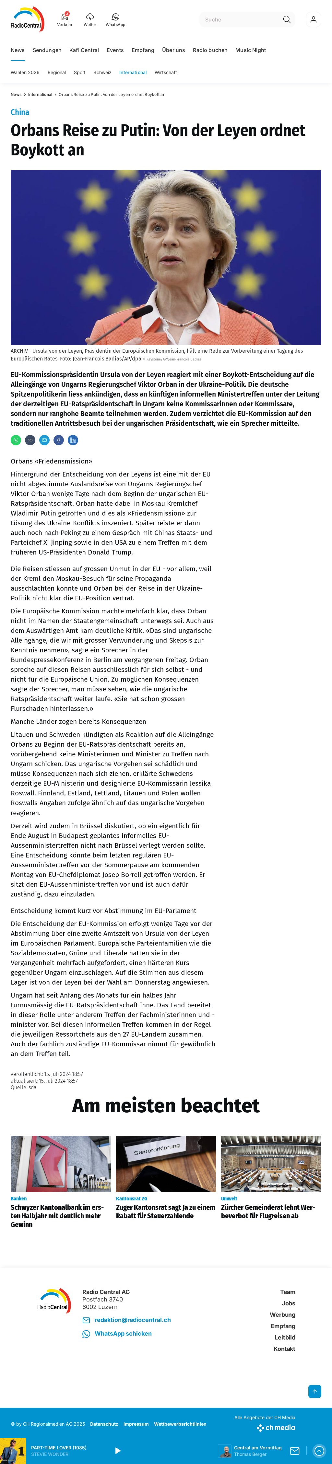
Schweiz (102, 72)
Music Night (250, 50)
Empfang (143, 50)
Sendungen (47, 50)
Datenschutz (104, 1424)
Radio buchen (210, 50)
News (18, 50)
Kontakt (284, 1348)
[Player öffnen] (319, 1451)
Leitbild (285, 1337)
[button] (115, 19)
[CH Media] (264, 1426)
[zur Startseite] (27, 20)
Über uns (173, 50)
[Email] (44, 440)
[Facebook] (58, 440)
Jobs (288, 1303)
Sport (80, 72)
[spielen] (117, 1450)
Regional (57, 72)
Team (287, 1291)
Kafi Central (84, 50)
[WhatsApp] (16, 440)
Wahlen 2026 (25, 72)
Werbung (282, 1314)
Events (115, 50)
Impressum (136, 1424)
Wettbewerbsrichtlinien (180, 1424)
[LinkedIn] (73, 440)
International (133, 72)
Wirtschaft (166, 72)
